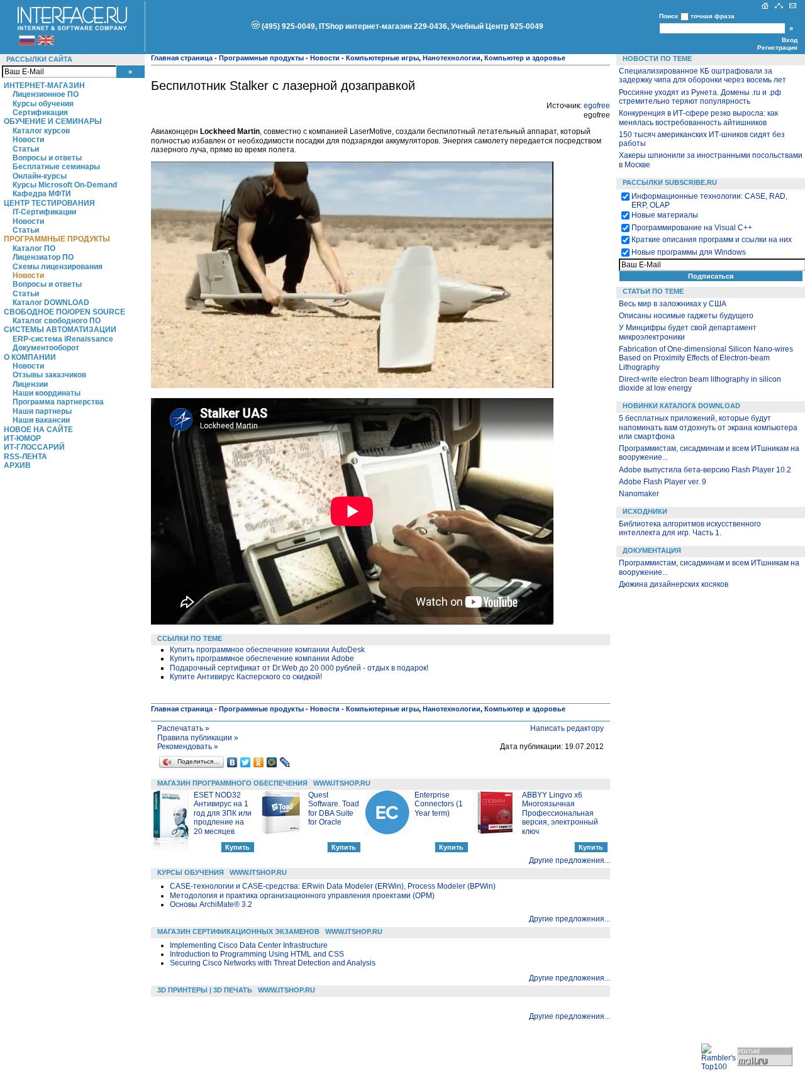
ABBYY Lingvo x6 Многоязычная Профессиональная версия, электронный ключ (560, 813)
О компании (30, 357)
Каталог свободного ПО (57, 320)
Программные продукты (57, 239)
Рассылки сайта (39, 59)
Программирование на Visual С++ (691, 227)
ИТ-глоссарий (34, 447)
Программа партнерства (58, 402)
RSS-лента (25, 456)
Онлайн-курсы (40, 176)
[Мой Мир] (272, 762)
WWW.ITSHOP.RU (341, 783)
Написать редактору (567, 728)
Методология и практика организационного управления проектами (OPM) (302, 895)
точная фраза (713, 16)
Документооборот (46, 347)
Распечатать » (183, 728)
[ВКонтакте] (232, 762)
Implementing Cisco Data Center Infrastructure (249, 945)
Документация (652, 550)
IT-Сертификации (44, 212)
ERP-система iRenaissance (63, 339)
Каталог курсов (41, 130)
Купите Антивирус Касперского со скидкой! (246, 676)
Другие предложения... (569, 860)
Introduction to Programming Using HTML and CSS (257, 954)
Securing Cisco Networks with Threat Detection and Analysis (272, 963)
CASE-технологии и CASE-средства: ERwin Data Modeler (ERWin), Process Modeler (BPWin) (333, 886)
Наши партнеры (42, 411)
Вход (789, 39)
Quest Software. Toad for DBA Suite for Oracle (333, 808)
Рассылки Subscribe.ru (670, 182)
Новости (28, 139)
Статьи (26, 149)
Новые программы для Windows (688, 252)
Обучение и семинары (53, 121)
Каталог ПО (34, 248)
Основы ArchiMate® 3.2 (211, 904)
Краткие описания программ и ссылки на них (711, 239)
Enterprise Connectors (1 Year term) (438, 804)
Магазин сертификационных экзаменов (238, 931)
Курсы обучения (43, 103)
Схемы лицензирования (58, 266)
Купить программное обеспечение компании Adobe (262, 658)
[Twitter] (245, 762)
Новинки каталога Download (681, 405)
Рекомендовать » (187, 746)
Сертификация (40, 112)
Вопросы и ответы (47, 157)
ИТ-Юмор (22, 438)
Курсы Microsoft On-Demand (65, 185)
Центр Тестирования (49, 203)
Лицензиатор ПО (43, 257)
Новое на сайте (38, 429)
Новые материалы (664, 215)
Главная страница (182, 58)
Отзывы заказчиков (49, 374)
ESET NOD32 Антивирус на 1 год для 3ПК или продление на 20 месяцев (223, 813)
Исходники (645, 511)
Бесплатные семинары (56, 166)
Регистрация (777, 47)
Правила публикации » (197, 737)
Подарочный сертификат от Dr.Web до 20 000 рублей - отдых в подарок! (299, 668)
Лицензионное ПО (46, 94)
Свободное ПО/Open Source (64, 312)
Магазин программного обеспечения (232, 783)
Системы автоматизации (60, 329)
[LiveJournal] (285, 762)
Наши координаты (46, 393)
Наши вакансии (41, 420)
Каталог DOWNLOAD (51, 302)
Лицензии (30, 384)
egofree (597, 105)
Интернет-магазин (44, 85)
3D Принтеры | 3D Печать (204, 990)
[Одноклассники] (258, 762)
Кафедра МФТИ (42, 193)
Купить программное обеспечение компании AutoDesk (267, 649)
